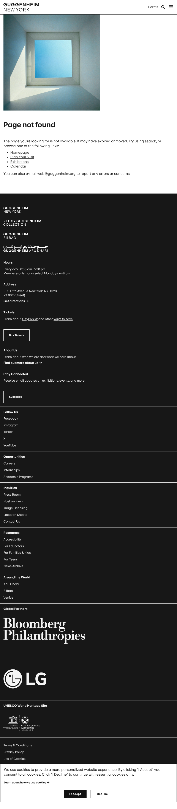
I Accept (75, 794)
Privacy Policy (13, 752)
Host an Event (13, 501)
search (150, 141)
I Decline (102, 794)
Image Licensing (15, 508)
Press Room (12, 494)
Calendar (18, 166)
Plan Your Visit (22, 157)
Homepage (19, 152)
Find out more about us (20, 363)
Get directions (14, 301)
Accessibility (12, 539)
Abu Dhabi (11, 584)
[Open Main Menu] (171, 7)
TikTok (8, 432)
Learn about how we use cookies (25, 782)
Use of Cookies (14, 759)
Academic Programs (18, 477)
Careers (9, 463)
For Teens (10, 559)
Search (163, 7)
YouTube (9, 445)
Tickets (153, 7)
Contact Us (11, 521)
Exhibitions (19, 162)
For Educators (13, 546)
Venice (8, 597)
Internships (11, 470)
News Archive (13, 566)
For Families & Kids (17, 553)
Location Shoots (15, 515)
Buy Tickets (16, 335)
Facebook (10, 418)
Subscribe (15, 396)
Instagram (11, 425)
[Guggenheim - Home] (21, 7)
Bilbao (8, 591)
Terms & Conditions (17, 745)
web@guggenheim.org (56, 173)
